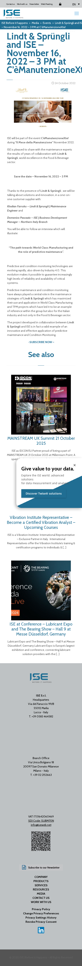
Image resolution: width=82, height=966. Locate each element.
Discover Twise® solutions (44, 493)
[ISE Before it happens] (13, 14)
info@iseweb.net (41, 825)
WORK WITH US (41, 902)
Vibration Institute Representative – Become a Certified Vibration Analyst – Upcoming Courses (41, 522)
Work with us (22, 4)
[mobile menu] (76, 13)
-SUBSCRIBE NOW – (41, 342)
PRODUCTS (41, 881)
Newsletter (34, 4)
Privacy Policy (41, 909)
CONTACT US (41, 898)
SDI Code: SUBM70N (41, 820)
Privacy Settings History (41, 917)
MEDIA (41, 893)
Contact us (10, 4)
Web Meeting (47, 4)
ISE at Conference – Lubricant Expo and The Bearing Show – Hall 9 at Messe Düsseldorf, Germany (41, 629)
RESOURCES (41, 889)
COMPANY (41, 877)
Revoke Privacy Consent (41, 922)
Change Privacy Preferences (41, 913)
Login (57, 4)
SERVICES (41, 885)
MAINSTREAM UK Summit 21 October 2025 (41, 441)
